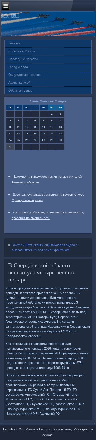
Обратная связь (20, 90)
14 (43, 127)
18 (18, 133)
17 (10, 133)
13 (35, 127)
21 (43, 133)
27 (35, 140)
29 (51, 140)
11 (18, 127)
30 (60, 140)
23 (60, 133)
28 (43, 140)
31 (10, 146)
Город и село (18, 67)
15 (51, 127)
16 (60, 127)
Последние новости (23, 59)
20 (35, 133)
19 (26, 133)
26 (26, 140)
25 (18, 140)
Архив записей (19, 82)
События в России (21, 51)
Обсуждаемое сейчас (24, 75)
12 (26, 127)
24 (10, 140)
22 (51, 133)
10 (10, 127)
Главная (14, 43)
